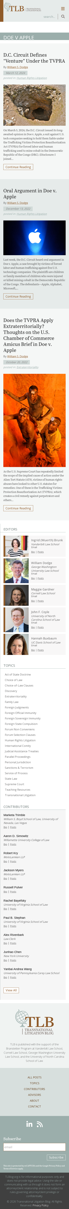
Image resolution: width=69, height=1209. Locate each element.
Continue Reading (18, 167)
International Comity (18, 746)
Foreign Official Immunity (20, 713)
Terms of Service (10, 1168)
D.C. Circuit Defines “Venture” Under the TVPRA (34, 57)
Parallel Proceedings (17, 757)
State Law (11, 779)
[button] (63, 16)
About (34, 1101)
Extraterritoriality (27, 367)
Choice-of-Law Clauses (19, 685)
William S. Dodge (17, 67)
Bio (33, 551)
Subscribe (56, 1157)
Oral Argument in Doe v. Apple (30, 193)
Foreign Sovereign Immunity (23, 718)
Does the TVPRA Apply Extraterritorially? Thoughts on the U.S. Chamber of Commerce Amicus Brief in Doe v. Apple (28, 335)
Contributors (34, 1089)
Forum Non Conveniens (20, 729)
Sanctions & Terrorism (19, 768)
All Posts (35, 1077)
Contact (34, 1106)
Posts (41, 551)
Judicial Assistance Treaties (22, 751)
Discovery (11, 691)
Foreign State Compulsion (21, 724)
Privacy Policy (55, 1165)
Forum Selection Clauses (20, 735)
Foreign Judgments (17, 707)
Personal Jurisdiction (18, 762)
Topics (34, 1083)
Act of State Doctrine (18, 674)
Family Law (11, 702)
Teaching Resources (17, 789)
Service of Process (16, 773)
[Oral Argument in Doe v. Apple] (34, 237)
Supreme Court (14, 784)
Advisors (34, 1095)
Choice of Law (13, 680)
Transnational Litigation (20, 795)
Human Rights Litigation (32, 78)
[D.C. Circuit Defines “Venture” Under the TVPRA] (34, 104)
